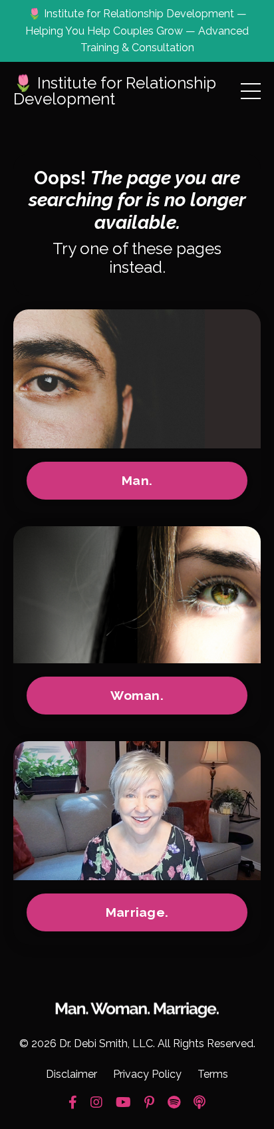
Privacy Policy (147, 1074)
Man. (137, 480)
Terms (213, 1074)
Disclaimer (71, 1074)
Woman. (137, 695)
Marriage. (137, 912)
